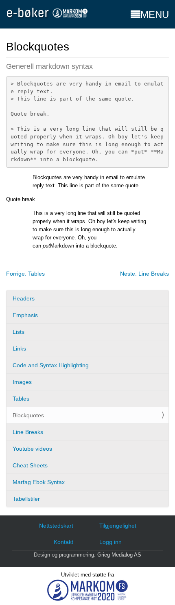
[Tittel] (47, 12)
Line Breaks (28, 432)
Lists (18, 332)
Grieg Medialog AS (119, 555)
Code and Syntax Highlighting (51, 365)
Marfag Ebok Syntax (39, 482)
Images (22, 382)
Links (19, 348)
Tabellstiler (26, 498)
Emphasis (25, 315)
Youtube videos (32, 448)
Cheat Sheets (30, 465)
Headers (24, 298)
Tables (21, 398)
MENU (154, 14)
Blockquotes (28, 415)
